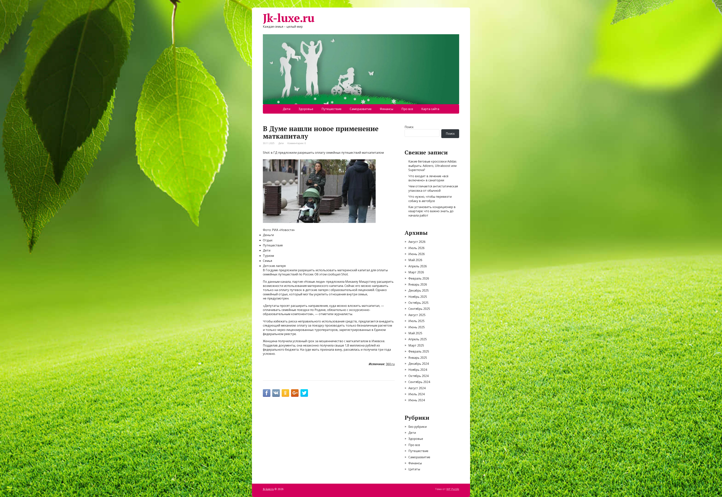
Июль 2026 (416, 248)
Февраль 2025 (418, 351)
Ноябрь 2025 (417, 297)
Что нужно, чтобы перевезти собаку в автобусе (430, 199)
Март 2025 (416, 345)
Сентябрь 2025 (419, 309)
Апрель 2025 (417, 339)
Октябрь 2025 (418, 303)
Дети (286, 109)
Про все (407, 109)
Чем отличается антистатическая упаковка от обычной (433, 188)
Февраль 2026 (418, 278)
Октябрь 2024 (418, 376)
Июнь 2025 (416, 327)
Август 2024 (416, 388)
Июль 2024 (416, 394)
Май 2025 (415, 333)
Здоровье (306, 109)
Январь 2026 (417, 284)
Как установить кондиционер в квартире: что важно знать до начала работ (432, 211)
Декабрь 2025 (418, 290)
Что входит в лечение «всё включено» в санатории (428, 178)
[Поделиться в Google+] (295, 393)
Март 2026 (416, 272)
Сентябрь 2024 (419, 382)
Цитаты (414, 469)
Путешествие (331, 109)
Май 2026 (415, 260)
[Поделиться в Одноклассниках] (285, 393)
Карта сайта (430, 109)
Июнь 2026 (416, 254)
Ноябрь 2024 (417, 370)
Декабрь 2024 (418, 364)
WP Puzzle (452, 489)
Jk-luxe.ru (288, 18)
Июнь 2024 (416, 400)
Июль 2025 (416, 321)
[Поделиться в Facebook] (266, 393)
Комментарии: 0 (296, 143)
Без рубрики (417, 427)
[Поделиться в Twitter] (304, 393)
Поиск (409, 127)
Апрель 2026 (417, 266)
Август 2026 (416, 242)
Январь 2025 (417, 358)
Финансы (386, 109)
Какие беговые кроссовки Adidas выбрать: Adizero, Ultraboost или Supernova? (432, 165)
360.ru (390, 364)
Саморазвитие (361, 109)
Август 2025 (416, 315)
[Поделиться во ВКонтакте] (276, 393)
